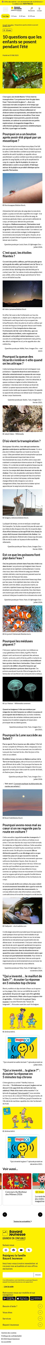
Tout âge (5, 16)
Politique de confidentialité (11, 1336)
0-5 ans (14, 16)
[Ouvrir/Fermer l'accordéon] (40, 1306)
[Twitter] (29, 1250)
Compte (39, 11)
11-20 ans (31, 16)
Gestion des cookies (8, 1333)
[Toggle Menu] (5, 9)
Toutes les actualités (21, 1221)
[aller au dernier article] (5, 1214)
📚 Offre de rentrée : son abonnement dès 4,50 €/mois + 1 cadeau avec (22, 3)
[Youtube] (21, 1250)
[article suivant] (40, 1214)
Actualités (11, 25)
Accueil (5, 25)
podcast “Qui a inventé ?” (20, 1093)
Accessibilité (6, 1342)
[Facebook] (13, 1250)
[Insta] (6, 1250)
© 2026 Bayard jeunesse (10, 1339)
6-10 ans (22, 16)
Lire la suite (9, 1287)
